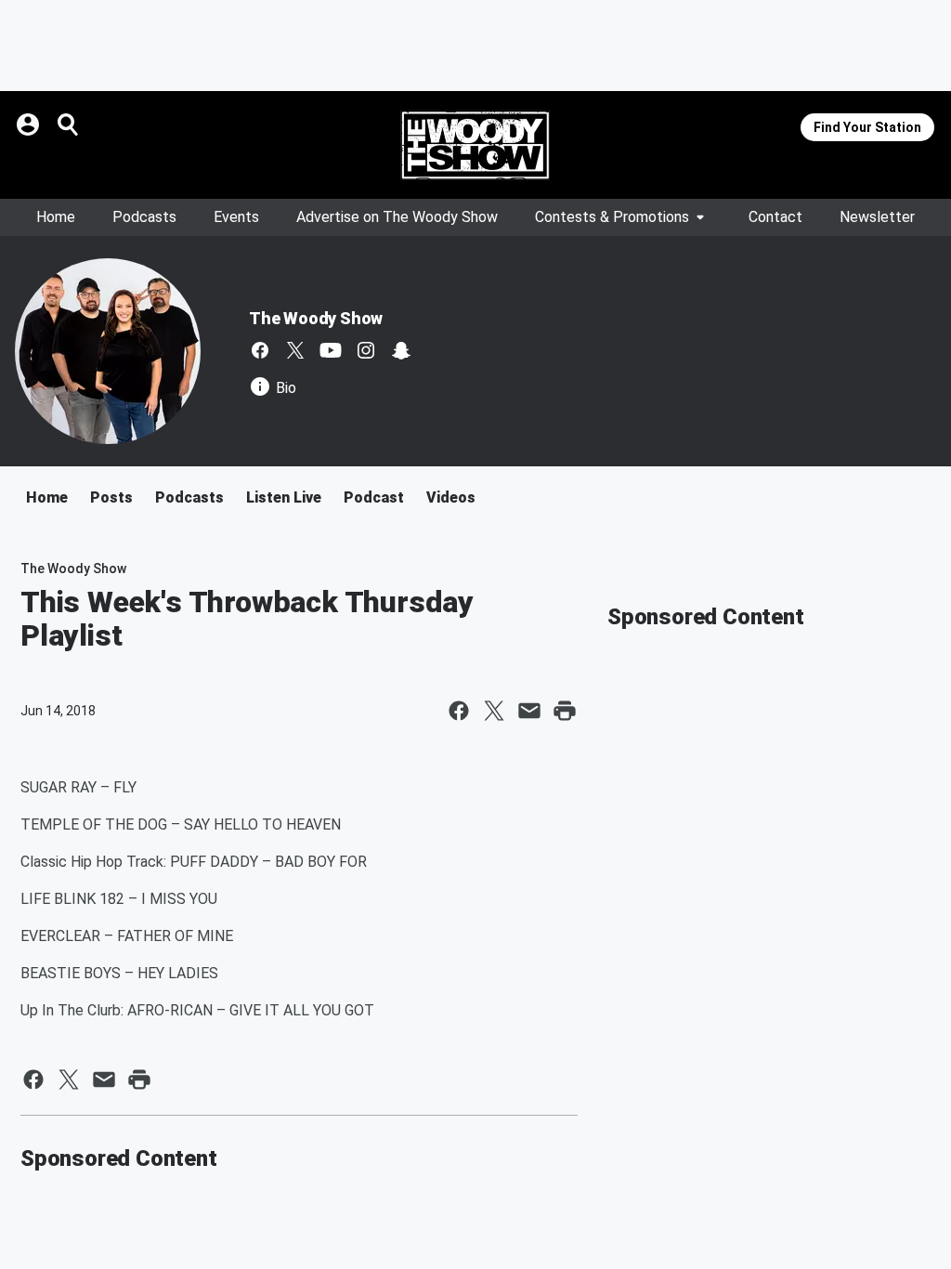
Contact (775, 217)
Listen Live (283, 497)
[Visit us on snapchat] (401, 350)
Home (55, 217)
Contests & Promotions (612, 217)
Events (236, 217)
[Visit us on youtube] (330, 350)
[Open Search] (69, 124)
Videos (451, 497)
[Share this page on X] (494, 711)
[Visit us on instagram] (366, 350)
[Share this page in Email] (529, 711)
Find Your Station (867, 127)
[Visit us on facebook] (260, 350)
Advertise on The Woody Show (397, 217)
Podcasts (144, 217)
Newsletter (877, 217)
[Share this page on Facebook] (459, 711)
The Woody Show (316, 318)
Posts (111, 497)
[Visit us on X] (295, 350)
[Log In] (30, 124)
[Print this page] (565, 711)
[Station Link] (475, 145)
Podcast (374, 497)
